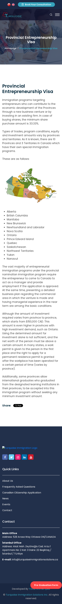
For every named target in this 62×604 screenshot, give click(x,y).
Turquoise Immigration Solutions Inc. (27, 594)
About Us (7, 481)
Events (6, 504)
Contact (7, 510)
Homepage (10, 48)
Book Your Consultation (38, 4)
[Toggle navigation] (57, 15)
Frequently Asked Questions (18, 486)
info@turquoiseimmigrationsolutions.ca (35, 559)
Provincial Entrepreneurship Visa (38, 48)
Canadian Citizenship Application (21, 492)
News (5, 498)
